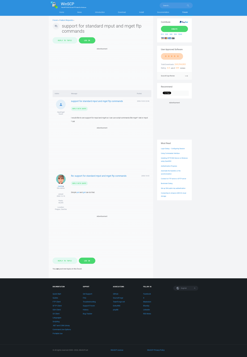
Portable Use (58, 333)
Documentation (163, 12)
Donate (174, 29)
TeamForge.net (119, 302)
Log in (87, 40)
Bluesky (146, 306)
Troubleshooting (89, 302)
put (78, 192)
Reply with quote (79, 109)
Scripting (56, 321)
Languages (57, 318)
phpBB (115, 310)
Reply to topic (65, 40)
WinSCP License (117, 350)
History (85, 310)
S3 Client (56, 314)
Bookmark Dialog (167, 183)
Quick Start (57, 294)
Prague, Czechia (61, 209)
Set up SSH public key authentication (173, 188)
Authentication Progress (169, 166)
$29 (166, 34)
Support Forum (89, 306)
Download (122, 12)
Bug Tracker (87, 314)
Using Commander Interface (170, 153)
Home (61, 12)
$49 (171, 34)
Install (141, 12)
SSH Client (57, 310)
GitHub (115, 294)
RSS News (147, 314)
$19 (162, 34)
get (84, 192)
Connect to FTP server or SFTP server (173, 179)
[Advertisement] (102, 68)
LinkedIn (146, 310)
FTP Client (57, 302)
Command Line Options (62, 329)
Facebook (147, 294)
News (79, 12)
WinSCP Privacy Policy (156, 350)
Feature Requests (66, 20)
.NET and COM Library (61, 325)
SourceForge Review (168, 76)
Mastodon (147, 302)
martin (60, 186)
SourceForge (118, 298)
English (183, 288)
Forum (185, 12)
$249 (180, 34)
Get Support (87, 294)
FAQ (84, 298)
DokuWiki (116, 306)
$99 (175, 34)
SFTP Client (57, 306)
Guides (55, 298)
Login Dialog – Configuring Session (173, 149)
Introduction (100, 12)
